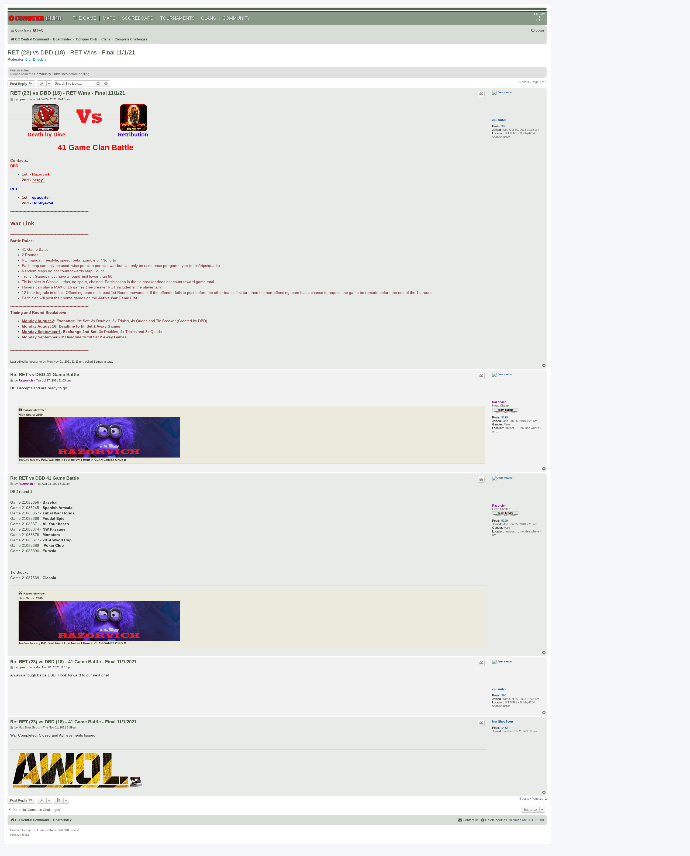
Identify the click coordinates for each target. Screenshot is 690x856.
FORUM (539, 13)
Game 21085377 (24, 540)
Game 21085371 (24, 524)
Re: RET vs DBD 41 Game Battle (44, 374)
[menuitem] (37, 30)
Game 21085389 (24, 545)
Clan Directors (35, 59)
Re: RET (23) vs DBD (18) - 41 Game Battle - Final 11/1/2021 (73, 661)
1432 (504, 727)
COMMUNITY (236, 18)
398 (503, 126)
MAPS (109, 18)
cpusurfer (499, 120)
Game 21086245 (24, 508)
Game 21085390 (24, 551)
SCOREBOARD (138, 18)
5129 (504, 417)
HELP (541, 17)
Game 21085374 (24, 529)
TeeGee (24, 459)
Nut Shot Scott (502, 721)
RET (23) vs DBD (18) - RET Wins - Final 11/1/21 (71, 52)
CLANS (208, 18)
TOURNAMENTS (177, 18)
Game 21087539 (24, 578)
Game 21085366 (24, 518)
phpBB (30, 830)
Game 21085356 (24, 502)
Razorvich (499, 402)
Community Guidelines (51, 74)
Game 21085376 (24, 534)
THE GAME (84, 18)
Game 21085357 (24, 513)
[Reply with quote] (481, 94)
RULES (540, 20)
